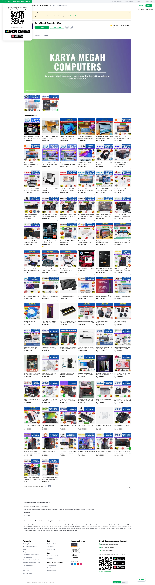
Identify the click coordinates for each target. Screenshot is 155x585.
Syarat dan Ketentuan (53, 568)
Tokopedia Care (148, 1)
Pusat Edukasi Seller (53, 556)
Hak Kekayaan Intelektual (30, 546)
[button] (146, 9)
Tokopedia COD (51, 546)
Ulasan (46, 35)
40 (45, 486)
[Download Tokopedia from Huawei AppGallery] (119, 567)
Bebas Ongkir (51, 549)
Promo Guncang (27, 573)
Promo (138, 1)
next (129, 65)
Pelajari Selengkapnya (105, 571)
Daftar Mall (50, 558)
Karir (24, 549)
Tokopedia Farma (28, 565)
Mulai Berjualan (129, 1)
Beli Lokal (26, 570)
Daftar (148, 5)
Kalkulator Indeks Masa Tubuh (31, 562)
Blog (24, 552)
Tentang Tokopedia (117, 1)
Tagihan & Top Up (52, 544)
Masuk (141, 5)
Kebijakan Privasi (51, 570)
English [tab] (124, 582)
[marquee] (77, 15)
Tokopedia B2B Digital (29, 557)
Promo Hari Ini (27, 568)
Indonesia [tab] (116, 582)
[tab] (37, 35)
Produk (37, 35)
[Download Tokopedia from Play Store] (119, 558)
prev (25, 65)
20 (42, 486)
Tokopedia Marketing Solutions (32, 560)
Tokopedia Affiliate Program (31, 554)
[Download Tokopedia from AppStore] (119, 563)
